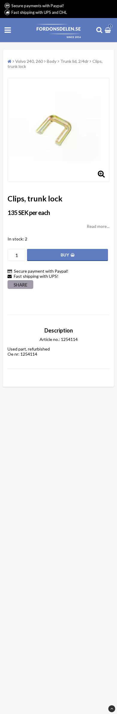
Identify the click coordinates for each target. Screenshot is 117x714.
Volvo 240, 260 (29, 61)
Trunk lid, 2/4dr (74, 61)
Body (51, 61)
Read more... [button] (98, 226)
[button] (108, 30)
